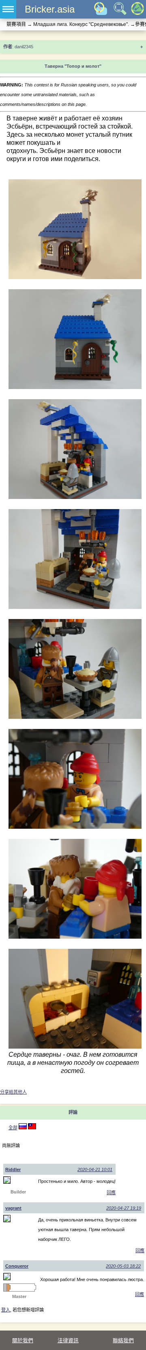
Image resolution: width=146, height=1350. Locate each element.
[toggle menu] (8, 9)
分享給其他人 (13, 1092)
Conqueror (16, 1266)
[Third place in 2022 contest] (8, 1287)
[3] (23, 1127)
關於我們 (22, 1340)
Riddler (13, 1169)
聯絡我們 (123, 1340)
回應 (111, 1192)
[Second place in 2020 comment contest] (4, 1287)
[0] (32, 1127)
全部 (13, 1127)
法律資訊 (68, 1340)
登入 (5, 1309)
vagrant (13, 1208)
